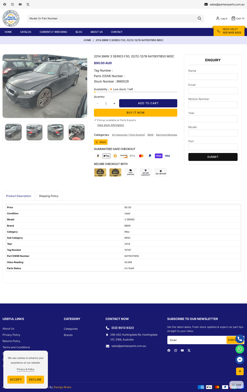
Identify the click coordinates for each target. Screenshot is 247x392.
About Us (8, 328)
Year (191, 113)
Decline (35, 379)
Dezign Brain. (63, 387)
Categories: (101, 135)
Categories (71, 328)
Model (192, 127)
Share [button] (102, 142)
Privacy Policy (11, 335)
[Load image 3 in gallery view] (55, 132)
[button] (235, 18)
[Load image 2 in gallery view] (34, 132)
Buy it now (136, 112)
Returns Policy (11, 341)
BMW (151, 134)
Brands (68, 335)
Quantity (99, 96)
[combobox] (115, 18)
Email (192, 85)
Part (191, 141)
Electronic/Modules (166, 134)
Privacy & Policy (25, 369)
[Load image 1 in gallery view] (13, 132)
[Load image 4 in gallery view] (77, 132)
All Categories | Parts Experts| (128, 134)
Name (192, 70)
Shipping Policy (48, 196)
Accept (16, 379)
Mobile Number (198, 99)
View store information (110, 125)
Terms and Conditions (16, 347)
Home (87, 40)
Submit (213, 157)
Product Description (18, 196)
